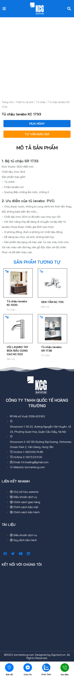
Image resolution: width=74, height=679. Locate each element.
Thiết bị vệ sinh (24, 102)
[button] (4, 8)
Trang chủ (7, 102)
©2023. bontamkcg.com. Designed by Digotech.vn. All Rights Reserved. (37, 656)
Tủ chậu (40, 102)
